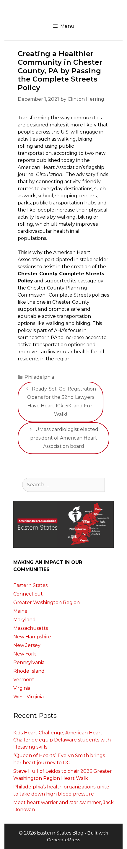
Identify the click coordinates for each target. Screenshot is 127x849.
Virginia (21, 688)
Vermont (23, 679)
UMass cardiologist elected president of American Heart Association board (64, 438)
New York (24, 654)
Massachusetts (30, 628)
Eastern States (30, 585)
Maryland (24, 619)
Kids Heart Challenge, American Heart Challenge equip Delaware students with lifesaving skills (62, 740)
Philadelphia (39, 377)
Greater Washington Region (46, 602)
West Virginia (28, 697)
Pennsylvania (29, 662)
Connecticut (28, 594)
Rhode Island (29, 671)
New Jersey (26, 645)
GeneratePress (63, 840)
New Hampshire (32, 637)
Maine (20, 611)
